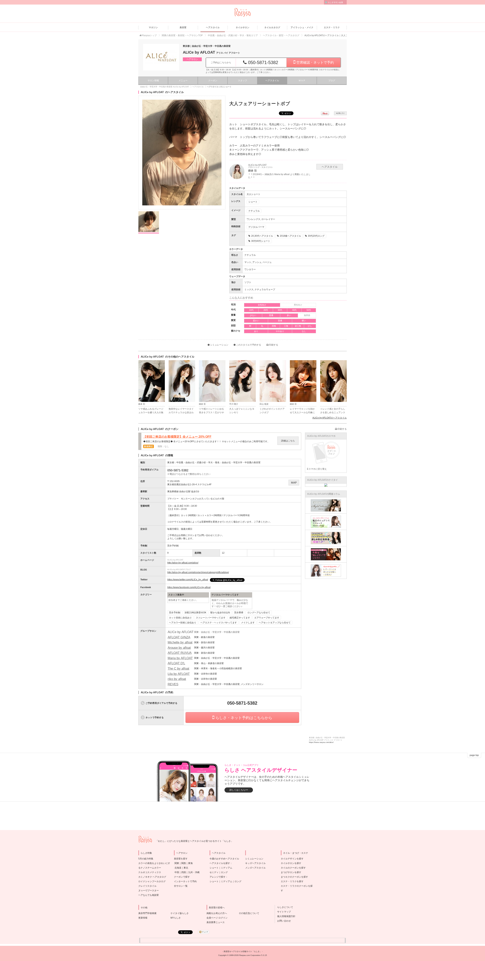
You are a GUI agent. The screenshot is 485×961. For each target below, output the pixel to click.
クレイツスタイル (147, 886)
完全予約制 (174, 612)
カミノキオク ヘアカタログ (152, 877)
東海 (190, 863)
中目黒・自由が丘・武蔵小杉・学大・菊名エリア (233, 35)
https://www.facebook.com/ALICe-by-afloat (188, 587)
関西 (183, 863)
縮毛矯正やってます (240, 617)
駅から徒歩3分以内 (220, 612)
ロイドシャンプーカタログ (152, 881)
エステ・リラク (332, 27)
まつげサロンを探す (291, 872)
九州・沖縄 (193, 872)
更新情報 (142, 917)
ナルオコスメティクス (149, 872)
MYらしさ (176, 917)
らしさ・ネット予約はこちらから (243, 718)
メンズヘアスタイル (255, 867)
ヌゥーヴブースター (148, 890)
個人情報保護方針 (285, 916)
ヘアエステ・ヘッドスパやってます (218, 622)
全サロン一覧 (181, 886)
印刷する (273, 345)
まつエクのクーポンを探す (294, 877)
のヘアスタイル (329, 417)
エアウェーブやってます (266, 617)
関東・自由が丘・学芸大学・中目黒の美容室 (217, 658)
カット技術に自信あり (180, 617)
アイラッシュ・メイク (302, 27)
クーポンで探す (182, 877)
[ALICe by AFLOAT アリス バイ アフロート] (161, 57)
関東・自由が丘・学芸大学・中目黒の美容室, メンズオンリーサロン (229, 684)
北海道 (177, 867)
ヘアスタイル (213, 27)
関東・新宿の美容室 (204, 642)
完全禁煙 (238, 612)
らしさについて (284, 907)
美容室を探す (181, 858)
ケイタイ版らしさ (180, 913)
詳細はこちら (288, 440)
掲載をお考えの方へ (217, 913)
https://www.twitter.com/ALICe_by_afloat (187, 579)
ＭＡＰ (302, 80)
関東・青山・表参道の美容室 (209, 663)
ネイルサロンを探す (291, 863)
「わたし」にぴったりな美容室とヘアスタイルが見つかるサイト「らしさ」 (194, 841)
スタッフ (242, 80)
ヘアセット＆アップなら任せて (275, 622)
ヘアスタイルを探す (220, 863)
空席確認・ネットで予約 (314, 62)
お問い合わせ (283, 921)
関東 (176, 863)
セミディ (214, 872)
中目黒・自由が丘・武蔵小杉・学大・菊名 (198, 462)
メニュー (183, 80)
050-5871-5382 (262, 62)
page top (474, 755)
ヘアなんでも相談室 (148, 895)
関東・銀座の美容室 (204, 637)
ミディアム (226, 867)
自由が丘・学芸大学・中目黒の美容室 (241, 462)
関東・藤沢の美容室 (204, 647)
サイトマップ (283, 911)
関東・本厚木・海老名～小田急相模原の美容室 (218, 668)
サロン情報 (153, 80)
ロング (224, 872)
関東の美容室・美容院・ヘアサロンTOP (182, 35)
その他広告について (249, 913)
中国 (176, 872)
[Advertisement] (242, 815)
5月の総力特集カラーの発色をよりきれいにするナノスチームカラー (154, 863)
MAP (294, 482)
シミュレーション (219, 345)
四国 (183, 872)
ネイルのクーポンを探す (293, 867)
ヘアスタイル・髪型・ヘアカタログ (281, 35)
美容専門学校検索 (147, 913)
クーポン (212, 80)
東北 (186, 867)
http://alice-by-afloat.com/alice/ (182, 562)
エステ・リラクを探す (292, 881)
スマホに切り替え (317, 469)
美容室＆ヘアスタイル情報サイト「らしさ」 (242, 951)
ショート (214, 867)
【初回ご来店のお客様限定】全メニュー (177, 436)
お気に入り (340, 113)
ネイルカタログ (272, 27)
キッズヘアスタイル (255, 863)
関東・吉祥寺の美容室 (205, 673)
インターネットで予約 (185, 881)
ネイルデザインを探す (292, 858)
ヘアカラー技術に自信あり (182, 622)
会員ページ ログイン (217, 917)
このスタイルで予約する (248, 345)
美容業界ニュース (216, 922)
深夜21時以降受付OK (195, 612)
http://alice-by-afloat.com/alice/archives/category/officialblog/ (198, 572)
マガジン (153, 27)
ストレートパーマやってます (210, 617)
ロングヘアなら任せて (258, 612)
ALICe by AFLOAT (211, 52)
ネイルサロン (242, 27)
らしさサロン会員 (335, 2)
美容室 (183, 27)
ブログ (331, 80)
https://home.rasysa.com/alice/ (321, 742)
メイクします (248, 622)
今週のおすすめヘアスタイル (224, 858)
